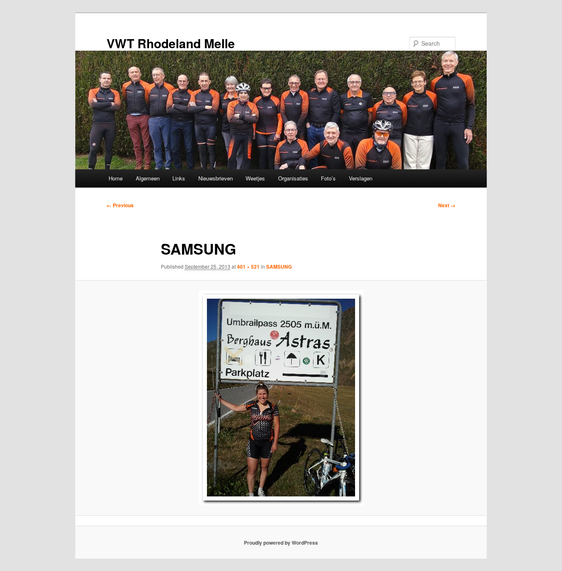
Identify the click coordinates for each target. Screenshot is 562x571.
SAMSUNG (279, 266)
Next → (446, 205)
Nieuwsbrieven (215, 178)
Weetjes (255, 178)
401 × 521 (248, 266)
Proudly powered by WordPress (281, 542)
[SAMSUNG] (281, 397)
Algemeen (148, 178)
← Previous (120, 205)
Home (116, 178)
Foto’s (328, 178)
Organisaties (293, 178)
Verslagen (360, 178)
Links (178, 178)
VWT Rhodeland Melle (171, 43)
